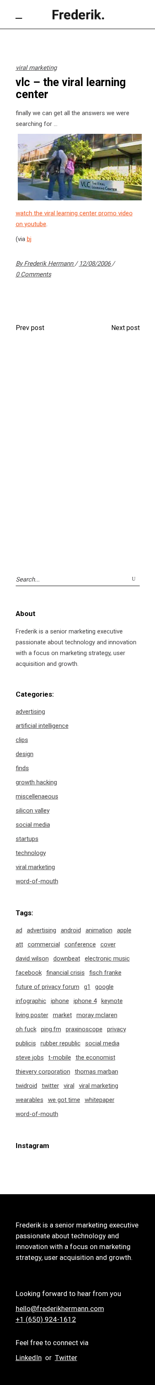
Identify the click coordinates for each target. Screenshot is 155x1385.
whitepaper (99, 1100)
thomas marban (96, 1071)
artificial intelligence (42, 725)
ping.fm (51, 1029)
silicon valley (33, 810)
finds (22, 768)
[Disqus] (78, 449)
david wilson (32, 958)
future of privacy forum (47, 987)
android (71, 930)
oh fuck (26, 1029)
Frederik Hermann (49, 263)
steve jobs (30, 1057)
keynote (112, 1001)
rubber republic (61, 1043)
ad (19, 930)
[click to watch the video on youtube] (80, 198)
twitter (50, 1085)
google (104, 987)
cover (108, 944)
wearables (29, 1100)
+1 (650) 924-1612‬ (46, 1319)
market (62, 1015)
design (24, 754)
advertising (30, 711)
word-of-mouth (37, 881)
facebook (29, 972)
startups (27, 839)
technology (31, 853)
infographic (31, 1001)
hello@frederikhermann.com (60, 1308)
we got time (64, 1100)
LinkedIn (29, 1357)
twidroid (26, 1085)
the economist (95, 1057)
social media (33, 824)
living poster (32, 1015)
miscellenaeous (37, 796)
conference (80, 944)
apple (124, 930)
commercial (44, 944)
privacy (116, 1029)
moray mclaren (96, 1015)
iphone (60, 1001)
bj (29, 239)
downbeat (66, 958)
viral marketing (36, 67)
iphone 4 (85, 1001)
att (19, 944)
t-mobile (59, 1057)
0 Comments (33, 274)
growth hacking (36, 782)
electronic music (107, 958)
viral (69, 1085)
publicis (26, 1043)
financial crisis (65, 972)
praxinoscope (84, 1029)
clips (22, 740)
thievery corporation (43, 1071)
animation (99, 930)
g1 (87, 987)
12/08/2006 (95, 263)
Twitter (66, 1357)
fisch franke (105, 972)
